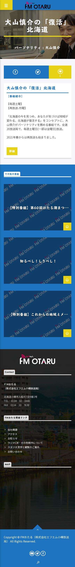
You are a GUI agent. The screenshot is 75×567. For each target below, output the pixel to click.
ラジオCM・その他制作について (25, 442)
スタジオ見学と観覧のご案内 (23, 447)
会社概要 (12, 429)
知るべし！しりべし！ (38, 261)
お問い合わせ (15, 451)
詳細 (12, 151)
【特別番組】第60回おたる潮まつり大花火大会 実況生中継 (38, 210)
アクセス (12, 434)
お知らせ (12, 438)
